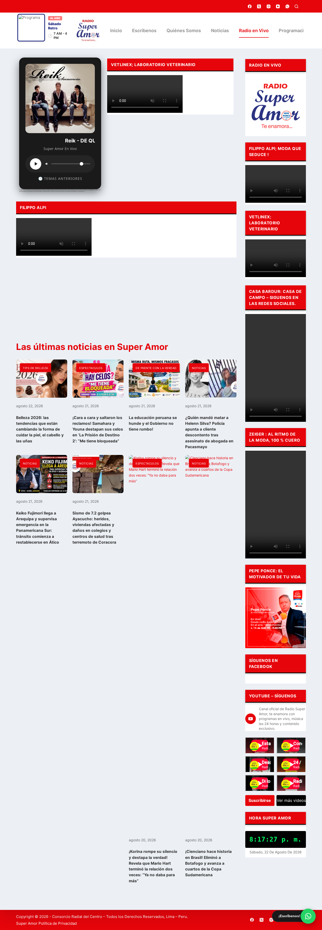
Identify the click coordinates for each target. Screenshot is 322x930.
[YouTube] (278, 6)
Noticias (220, 30)
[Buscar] (296, 6)
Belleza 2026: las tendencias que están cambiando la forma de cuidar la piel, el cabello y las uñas (40, 429)
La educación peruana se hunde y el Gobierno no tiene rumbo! (153, 423)
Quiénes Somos (184, 30)
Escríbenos (144, 30)
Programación (294, 30)
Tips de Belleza (35, 368)
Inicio (116, 30)
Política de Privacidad (57, 923)
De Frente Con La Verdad (156, 368)
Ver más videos (291, 800)
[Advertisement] (170, 156)
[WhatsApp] (287, 6)
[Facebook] (250, 6)
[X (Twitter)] (259, 6)
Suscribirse (260, 800)
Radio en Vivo (254, 30)
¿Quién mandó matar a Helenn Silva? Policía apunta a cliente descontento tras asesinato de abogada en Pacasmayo (209, 432)
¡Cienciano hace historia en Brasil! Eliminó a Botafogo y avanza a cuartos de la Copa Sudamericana (208, 863)
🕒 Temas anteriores (60, 178)
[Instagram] (268, 6)
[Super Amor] (88, 30)
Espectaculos (90, 368)
